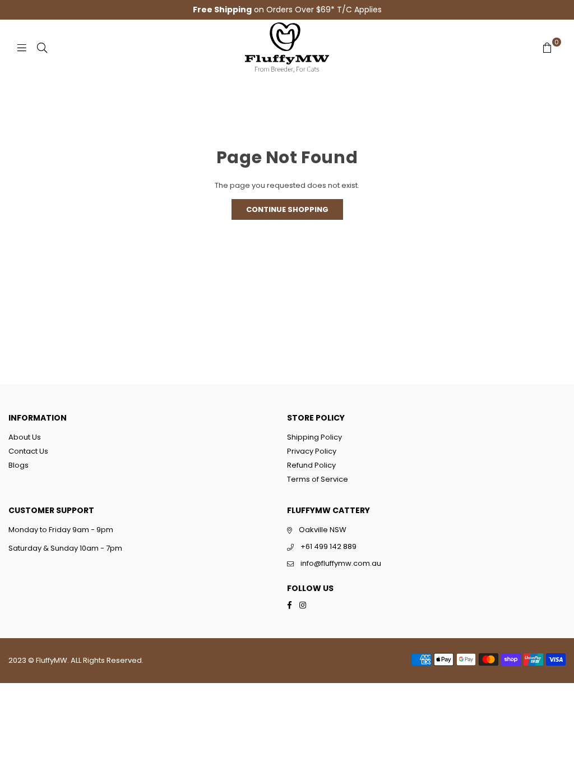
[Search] (42, 47)
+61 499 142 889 (328, 546)
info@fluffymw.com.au (340, 563)
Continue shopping (287, 209)
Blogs (18, 465)
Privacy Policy (311, 451)
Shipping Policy (314, 437)
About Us (24, 437)
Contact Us (28, 451)
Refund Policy (311, 465)
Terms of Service (317, 479)
